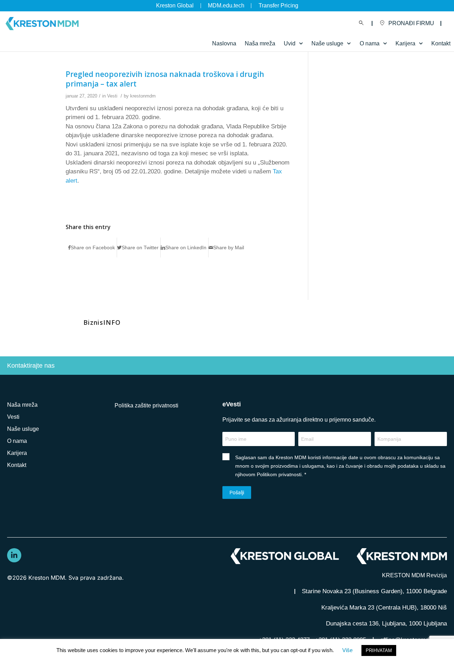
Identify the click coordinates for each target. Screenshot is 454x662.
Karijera (17, 453)
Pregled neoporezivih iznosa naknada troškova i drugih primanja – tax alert (165, 79)
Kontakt (440, 43)
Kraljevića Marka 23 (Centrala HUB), (384, 607)
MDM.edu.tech (226, 5)
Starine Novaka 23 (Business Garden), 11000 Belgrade (374, 591)
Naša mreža (260, 43)
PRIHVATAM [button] (379, 650)
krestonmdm (143, 96)
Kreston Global (175, 5)
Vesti (112, 96)
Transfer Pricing (278, 5)
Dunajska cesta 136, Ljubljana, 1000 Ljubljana (386, 623)
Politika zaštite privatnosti (146, 405)
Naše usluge (327, 43)
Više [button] (347, 650)
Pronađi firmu (411, 23)
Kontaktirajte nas (31, 365)
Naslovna (224, 43)
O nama (17, 441)
